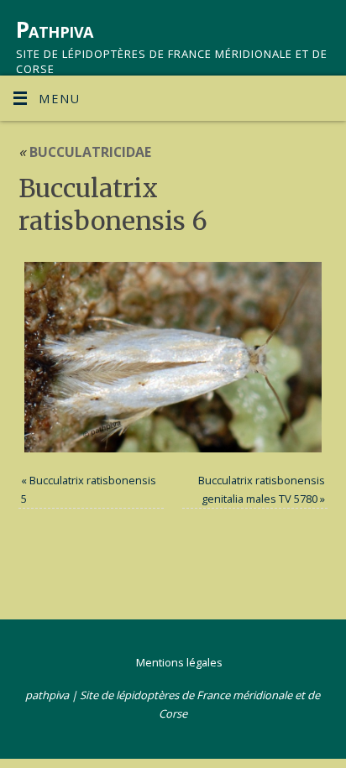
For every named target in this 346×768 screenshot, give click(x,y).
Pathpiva (54, 29)
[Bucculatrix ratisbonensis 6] (173, 357)
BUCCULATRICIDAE (84, 152)
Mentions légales (179, 662)
